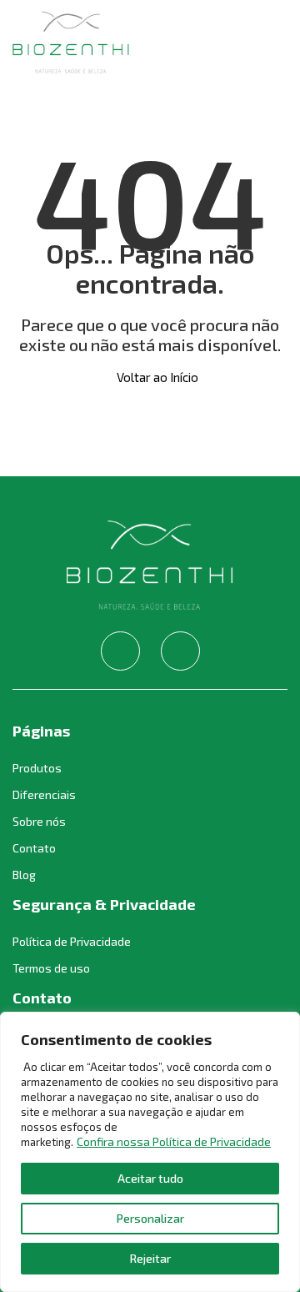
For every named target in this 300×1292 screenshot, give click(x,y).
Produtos (37, 768)
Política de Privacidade (71, 941)
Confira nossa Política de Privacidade (174, 1141)
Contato (34, 848)
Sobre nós (39, 821)
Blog (24, 874)
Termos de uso (51, 968)
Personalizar (150, 1218)
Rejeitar (150, 1258)
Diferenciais (44, 794)
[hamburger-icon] (269, 44)
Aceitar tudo (150, 1178)
